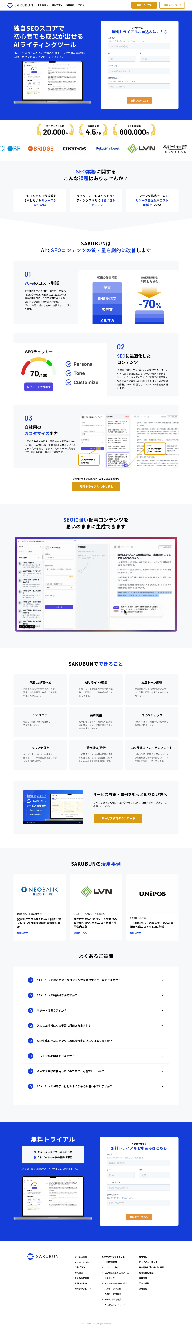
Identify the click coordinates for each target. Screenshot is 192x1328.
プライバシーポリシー (149, 1261)
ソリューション (82, 1261)
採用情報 (143, 1288)
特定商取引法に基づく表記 (151, 1267)
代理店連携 (144, 1283)
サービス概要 (81, 1256)
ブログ (81, 5)
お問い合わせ (81, 1283)
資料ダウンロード (83, 1288)
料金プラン (57, 5)
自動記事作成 (111, 1261)
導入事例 (79, 1272)
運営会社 (143, 1277)
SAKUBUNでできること (113, 1256)
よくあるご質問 (82, 1277)
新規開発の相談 (146, 1272)
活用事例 (70, 5)
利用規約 (143, 1256)
